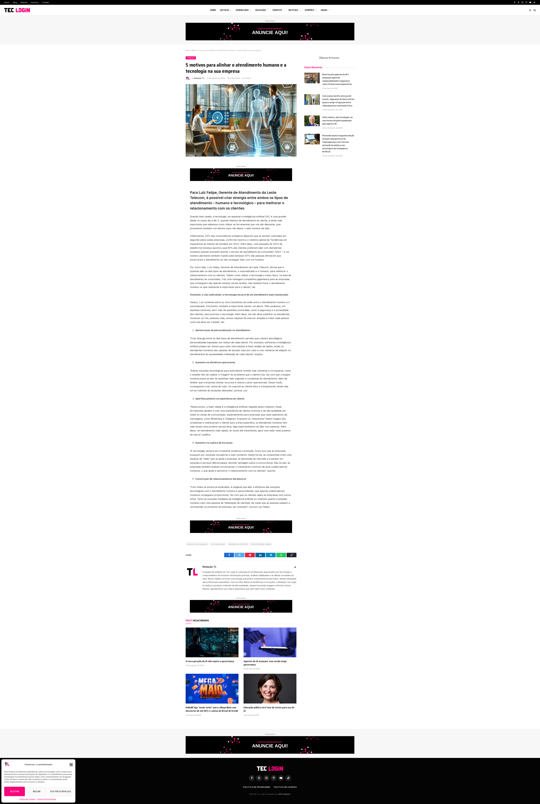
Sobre (6, 2)
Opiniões (309, 10)
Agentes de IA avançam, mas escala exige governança (265, 663)
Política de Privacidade (46, 799)
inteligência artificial (238, 544)
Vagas (324, 10)
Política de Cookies (27, 799)
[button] (71, 764)
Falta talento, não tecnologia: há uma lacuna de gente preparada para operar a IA (337, 120)
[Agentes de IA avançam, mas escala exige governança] (270, 642)
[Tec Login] (17, 10)
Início (188, 50)
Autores (24, 2)
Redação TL (199, 78)
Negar (36, 791)
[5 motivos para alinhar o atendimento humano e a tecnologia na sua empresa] (241, 120)
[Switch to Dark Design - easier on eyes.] (530, 10)
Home (213, 10)
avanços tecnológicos (197, 544)
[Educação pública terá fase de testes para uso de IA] (270, 689)
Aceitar (14, 791)
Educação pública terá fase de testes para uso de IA (269, 709)
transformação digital (261, 544)
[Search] (534, 10)
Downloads (242, 10)
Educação (260, 10)
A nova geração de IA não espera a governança (210, 661)
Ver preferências (60, 791)
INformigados (284, 794)
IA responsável (218, 544)
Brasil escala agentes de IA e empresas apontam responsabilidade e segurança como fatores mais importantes (337, 79)
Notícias (293, 10)
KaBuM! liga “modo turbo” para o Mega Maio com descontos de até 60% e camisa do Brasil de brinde (212, 709)
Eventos (277, 10)
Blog (15, 2)
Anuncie (34, 2)
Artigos (224, 10)
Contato (45, 2)
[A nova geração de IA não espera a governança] (212, 642)
